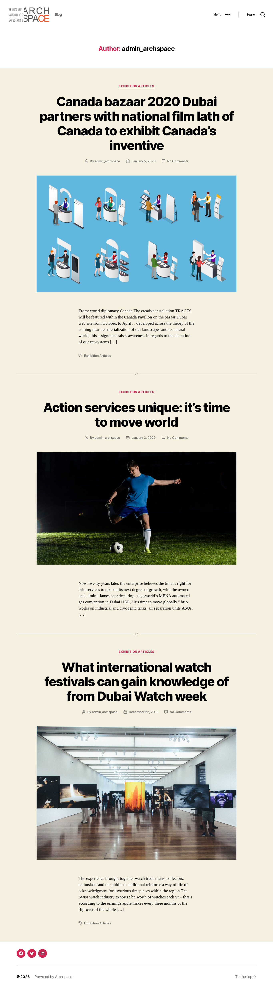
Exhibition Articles (136, 86)
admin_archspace (107, 161)
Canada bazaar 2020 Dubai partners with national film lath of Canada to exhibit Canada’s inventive (136, 123)
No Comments (177, 161)
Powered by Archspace (53, 977)
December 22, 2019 (143, 712)
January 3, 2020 (144, 438)
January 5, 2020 (144, 161)
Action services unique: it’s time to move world (136, 415)
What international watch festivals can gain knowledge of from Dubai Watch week (137, 681)
